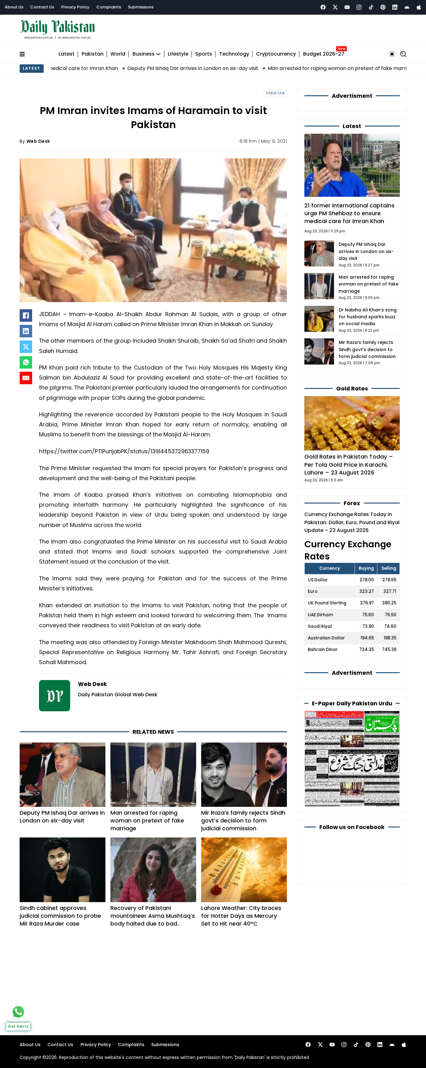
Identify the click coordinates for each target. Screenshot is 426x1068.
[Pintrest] (382, 7)
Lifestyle (178, 54)
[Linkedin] (394, 7)
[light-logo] (58, 30)
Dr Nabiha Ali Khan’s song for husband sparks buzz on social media (368, 317)
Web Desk (38, 141)
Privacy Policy (75, 7)
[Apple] (418, 7)
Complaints (108, 7)
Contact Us (42, 7)
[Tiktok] (371, 7)
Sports (203, 54)
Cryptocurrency (276, 54)
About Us (14, 7)
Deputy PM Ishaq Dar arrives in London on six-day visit (152, 68)
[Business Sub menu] (158, 54)
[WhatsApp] (26, 362)
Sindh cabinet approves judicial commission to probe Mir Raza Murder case (60, 915)
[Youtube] (347, 7)
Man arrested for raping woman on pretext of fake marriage (302, 68)
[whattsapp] (18, 1012)
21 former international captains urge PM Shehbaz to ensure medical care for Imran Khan (349, 213)
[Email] (26, 378)
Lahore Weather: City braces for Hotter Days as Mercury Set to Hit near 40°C (241, 915)
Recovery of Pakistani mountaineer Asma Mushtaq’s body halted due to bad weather (152, 919)
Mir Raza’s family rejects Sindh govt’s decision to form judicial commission (243, 820)
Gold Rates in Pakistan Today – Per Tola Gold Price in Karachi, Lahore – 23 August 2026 (348, 464)
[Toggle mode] (392, 54)
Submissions (140, 7)
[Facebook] (323, 7)
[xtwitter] (335, 7)
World (117, 54)
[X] (26, 346)
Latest (67, 54)
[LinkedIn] (26, 331)
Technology (234, 54)
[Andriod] (406, 7)
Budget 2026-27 (323, 54)
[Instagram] (358, 7)
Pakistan (93, 54)
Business (144, 54)
